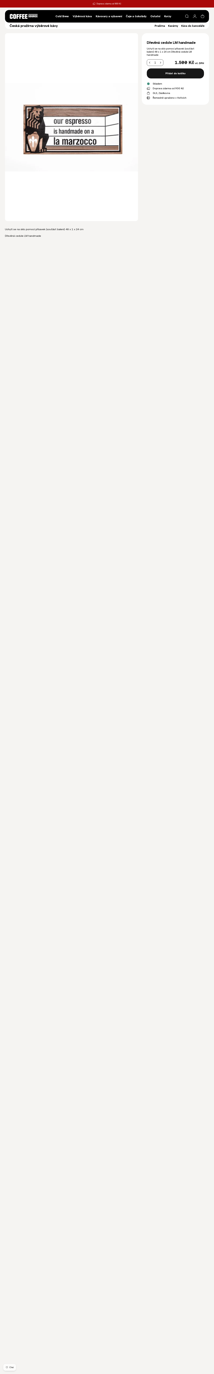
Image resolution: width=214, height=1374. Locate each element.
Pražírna (160, 25)
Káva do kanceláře (192, 25)
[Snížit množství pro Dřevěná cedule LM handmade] (150, 63)
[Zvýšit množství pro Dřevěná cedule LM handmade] (160, 63)
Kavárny (173, 25)
